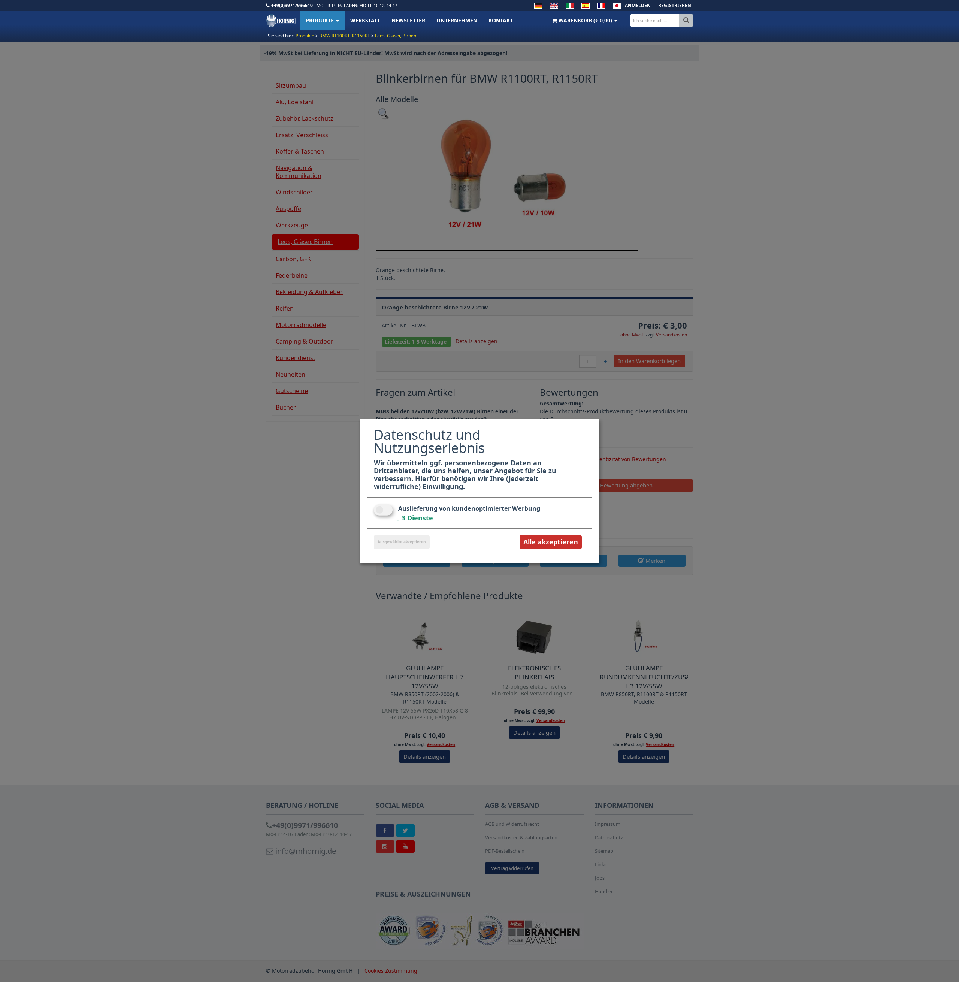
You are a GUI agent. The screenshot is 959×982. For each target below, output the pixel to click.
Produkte (320, 20)
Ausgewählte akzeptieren (402, 541)
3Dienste (414, 517)
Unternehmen (456, 20)
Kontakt (500, 20)
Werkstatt (365, 20)
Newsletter (408, 20)
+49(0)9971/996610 (292, 5)
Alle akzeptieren (550, 541)
